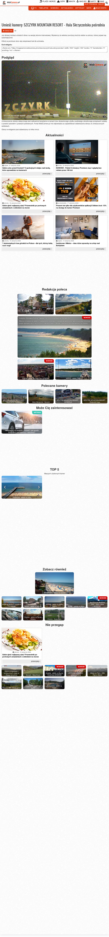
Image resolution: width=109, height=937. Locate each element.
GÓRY (62, 1)
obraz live (8, 30)
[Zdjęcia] (15, 31)
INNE (102, 1)
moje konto (100, 8)
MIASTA (72, 1)
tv (35, 8)
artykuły (79, 8)
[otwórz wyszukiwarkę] (107, 3)
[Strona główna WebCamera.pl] (11, 3)
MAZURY (83, 1)
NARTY (93, 1)
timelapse (43, 8)
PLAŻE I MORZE (49, 1)
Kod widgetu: (7, 44)
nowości (55, 8)
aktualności (67, 8)
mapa (89, 8)
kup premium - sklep (94, 4)
